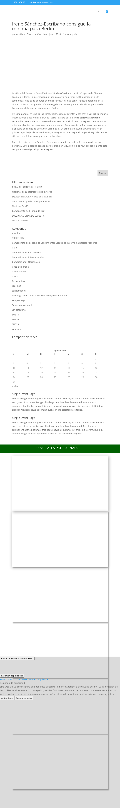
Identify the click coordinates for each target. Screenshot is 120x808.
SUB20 (15, 319)
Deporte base (19, 281)
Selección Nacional (22, 305)
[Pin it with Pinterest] (40, 155)
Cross (15, 276)
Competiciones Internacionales (28, 257)
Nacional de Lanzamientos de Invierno (32, 191)
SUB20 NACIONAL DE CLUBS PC (28, 215)
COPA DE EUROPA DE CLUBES (27, 186)
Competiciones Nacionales (26, 261)
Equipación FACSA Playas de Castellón (32, 196)
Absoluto (16, 233)
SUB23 (15, 324)
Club (14, 247)
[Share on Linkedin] (49, 155)
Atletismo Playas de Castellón (31, 34)
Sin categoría (70, 34)
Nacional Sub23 (20, 206)
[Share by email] (57, 155)
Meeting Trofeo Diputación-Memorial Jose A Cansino (39, 295)
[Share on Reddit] (32, 155)
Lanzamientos (19, 290)
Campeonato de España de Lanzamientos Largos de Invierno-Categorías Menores (54, 242)
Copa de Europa (20, 266)
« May (15, 385)
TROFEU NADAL (20, 220)
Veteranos (17, 329)
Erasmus (16, 285)
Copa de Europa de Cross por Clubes (31, 201)
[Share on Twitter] (24, 155)
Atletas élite (18, 237)
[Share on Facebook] (16, 155)
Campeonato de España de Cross (29, 210)
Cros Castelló (19, 271)
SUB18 (15, 314)
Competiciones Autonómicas (27, 252)
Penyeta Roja (18, 300)
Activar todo (7, 698)
